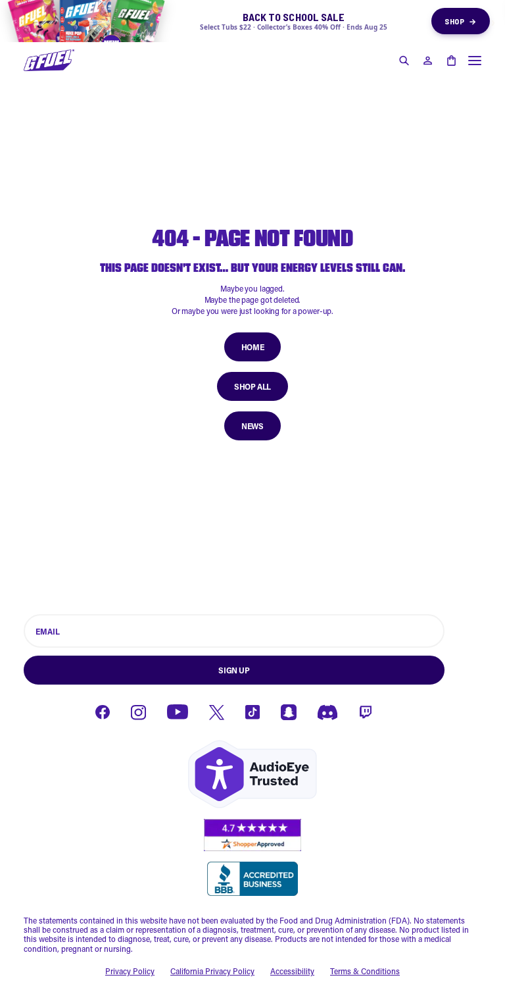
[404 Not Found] (49, 60)
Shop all (252, 386)
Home (252, 347)
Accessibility (292, 971)
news (252, 426)
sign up (233, 670)
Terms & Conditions (365, 971)
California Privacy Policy (212, 971)
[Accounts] (427, 60)
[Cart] (451, 60)
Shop (461, 21)
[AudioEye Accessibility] (252, 774)
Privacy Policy (130, 971)
